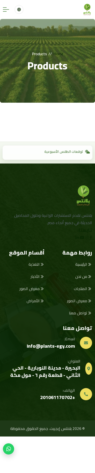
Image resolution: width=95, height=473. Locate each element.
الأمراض (34, 300)
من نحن (81, 276)
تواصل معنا (78, 313)
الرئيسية (81, 264)
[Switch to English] (19, 9)
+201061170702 (57, 397)
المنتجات (81, 288)
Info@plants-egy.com (51, 345)
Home (58, 53)
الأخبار (36, 276)
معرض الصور (77, 300)
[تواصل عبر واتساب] (8, 449)
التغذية (34, 264)
